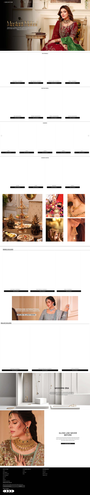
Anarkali (72, 185)
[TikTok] (10, 491)
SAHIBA (36, 185)
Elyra (27, 150)
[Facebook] (5, 491)
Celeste (45, 150)
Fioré (8, 150)
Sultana (17, 185)
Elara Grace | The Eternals (17, 81)
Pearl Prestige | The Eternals (35, 81)
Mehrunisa (54, 185)
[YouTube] (12, 491)
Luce (82, 150)
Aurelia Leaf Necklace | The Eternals (45, 368)
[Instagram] (7, 491)
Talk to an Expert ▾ (17, 117)
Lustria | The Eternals (75, 368)
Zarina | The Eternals (72, 81)
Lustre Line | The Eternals (15, 368)
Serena (63, 150)
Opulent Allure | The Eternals (54, 81)
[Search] (86, 2)
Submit (20, 486)
